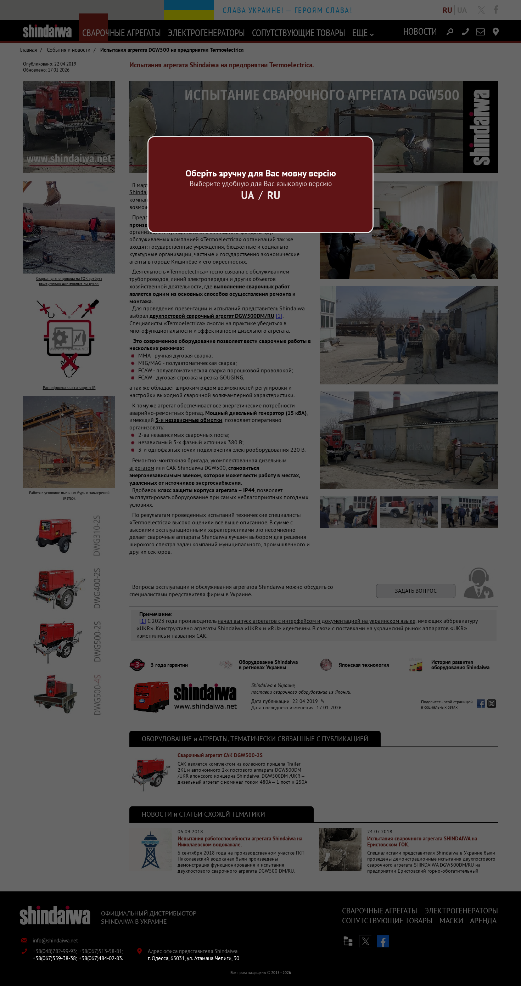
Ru (273, 195)
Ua (247, 195)
